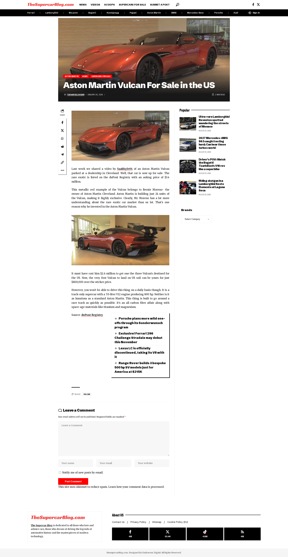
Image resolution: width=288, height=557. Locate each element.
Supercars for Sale (101, 76)
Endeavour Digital (151, 552)
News (85, 76)
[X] (258, 4)
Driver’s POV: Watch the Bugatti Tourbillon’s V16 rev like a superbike (212, 164)
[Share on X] (62, 130)
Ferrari (31, 12)
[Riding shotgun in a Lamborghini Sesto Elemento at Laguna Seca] (188, 187)
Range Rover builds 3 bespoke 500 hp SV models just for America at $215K (140, 367)
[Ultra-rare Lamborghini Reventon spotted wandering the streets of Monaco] (188, 123)
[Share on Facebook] (62, 122)
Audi (236, 12)
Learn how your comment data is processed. (136, 486)
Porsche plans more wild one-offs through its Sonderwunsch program (139, 323)
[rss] (242, 534)
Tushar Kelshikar (75, 94)
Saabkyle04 (124, 168)
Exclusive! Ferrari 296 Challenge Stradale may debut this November (138, 338)
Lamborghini (51, 12)
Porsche (218, 12)
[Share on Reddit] (62, 146)
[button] (177, 4)
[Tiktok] (205, 534)
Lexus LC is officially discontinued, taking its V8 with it (139, 352)
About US (118, 515)
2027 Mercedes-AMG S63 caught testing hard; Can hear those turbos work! (213, 142)
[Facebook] (253, 4)
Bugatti (92, 12)
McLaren (73, 12)
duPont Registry (92, 315)
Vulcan (87, 394)
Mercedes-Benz (195, 12)
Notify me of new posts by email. (82, 472)
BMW (173, 12)
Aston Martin (154, 12)
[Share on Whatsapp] (62, 138)
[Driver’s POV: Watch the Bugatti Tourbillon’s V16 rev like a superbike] (188, 166)
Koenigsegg (113, 12)
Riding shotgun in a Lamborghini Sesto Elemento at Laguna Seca (212, 185)
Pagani (133, 12)
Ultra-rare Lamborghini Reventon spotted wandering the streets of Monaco (214, 121)
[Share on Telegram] (62, 154)
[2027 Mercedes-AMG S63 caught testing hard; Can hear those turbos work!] (188, 145)
